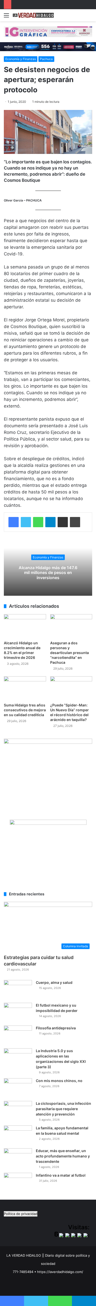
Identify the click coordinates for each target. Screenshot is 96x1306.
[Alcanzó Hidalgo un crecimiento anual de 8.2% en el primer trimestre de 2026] (25, 626)
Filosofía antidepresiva (56, 1028)
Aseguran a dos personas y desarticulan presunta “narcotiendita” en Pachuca (69, 653)
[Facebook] (13, 522)
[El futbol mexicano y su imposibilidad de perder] (18, 1012)
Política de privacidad (20, 1214)
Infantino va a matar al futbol (61, 1175)
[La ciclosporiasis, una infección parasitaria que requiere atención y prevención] (18, 1110)
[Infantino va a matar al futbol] (18, 1182)
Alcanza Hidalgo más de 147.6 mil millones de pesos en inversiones (48, 572)
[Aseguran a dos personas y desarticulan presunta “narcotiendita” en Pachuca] (71, 626)
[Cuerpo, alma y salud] (18, 989)
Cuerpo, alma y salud (54, 982)
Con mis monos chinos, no (59, 1080)
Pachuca (46, 59)
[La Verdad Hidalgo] (33, 15)
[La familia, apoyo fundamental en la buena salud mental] (18, 1135)
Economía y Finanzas (20, 59)
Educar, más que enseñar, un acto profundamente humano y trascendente (63, 1156)
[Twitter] (26, 522)
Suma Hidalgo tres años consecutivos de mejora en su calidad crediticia (25, 710)
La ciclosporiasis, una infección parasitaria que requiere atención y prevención (63, 1108)
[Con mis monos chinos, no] (18, 1087)
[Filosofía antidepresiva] (18, 1035)
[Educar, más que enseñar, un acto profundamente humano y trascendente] (18, 1157)
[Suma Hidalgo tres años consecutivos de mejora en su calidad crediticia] (25, 688)
